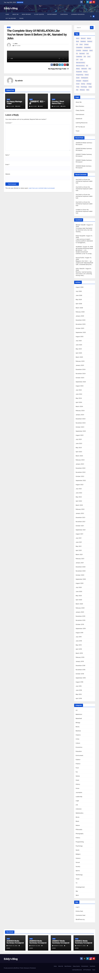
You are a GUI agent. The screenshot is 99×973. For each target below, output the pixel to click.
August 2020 (79, 583)
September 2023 (81, 431)
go (77, 53)
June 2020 (79, 591)
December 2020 (80, 567)
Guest (77, 780)
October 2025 (80, 328)
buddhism (83, 41)
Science (78, 858)
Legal (77, 800)
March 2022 (79, 505)
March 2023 (79, 456)
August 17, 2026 (58, 945)
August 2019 (79, 632)
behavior (83, 38)
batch (77, 38)
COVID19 (78, 50)
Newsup (26, 968)
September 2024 (81, 382)
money (78, 68)
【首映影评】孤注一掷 (37, 102)
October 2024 (80, 377)
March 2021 (79, 554)
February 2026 (80, 312)
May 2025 (79, 349)
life (85, 56)
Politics (78, 837)
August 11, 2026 (81, 945)
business (90, 41)
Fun (77, 772)
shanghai (78, 80)
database (85, 50)
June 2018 (79, 690)
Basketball (79, 718)
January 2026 (80, 316)
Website (7, 174)
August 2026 (79, 287)
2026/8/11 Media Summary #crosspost (83, 942)
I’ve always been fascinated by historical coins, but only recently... (84, 229)
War (77, 891)
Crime (77, 739)
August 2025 (79, 336)
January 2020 (80, 612)
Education (79, 751)
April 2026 (79, 303)
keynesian (82, 53)
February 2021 (80, 558)
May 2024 (79, 398)
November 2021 (80, 521)
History (78, 784)
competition (79, 47)
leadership (79, 56)
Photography (79, 833)
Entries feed (79, 911)
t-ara (77, 86)
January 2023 (80, 464)
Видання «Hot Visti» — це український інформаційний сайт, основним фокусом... (84, 262)
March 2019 (79, 653)
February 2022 (80, 509)
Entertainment (52, 14)
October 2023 (80, 427)
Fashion (78, 759)
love (81, 59)
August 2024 (79, 386)
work (87, 89)
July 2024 (79, 390)
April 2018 (79, 698)
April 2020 (79, 599)
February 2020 (80, 608)
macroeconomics (80, 62)
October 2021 (80, 525)
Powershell (79, 71)
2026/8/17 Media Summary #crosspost (60, 942)
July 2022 (79, 488)
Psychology (79, 846)
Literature (79, 809)
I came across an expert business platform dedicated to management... (84, 240)
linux (88, 56)
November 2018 (80, 669)
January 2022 (80, 513)
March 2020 (79, 604)
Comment (8, 123)
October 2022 (80, 476)
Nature (78, 825)
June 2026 (79, 295)
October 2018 (80, 674)
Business (78, 731)
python (86, 74)
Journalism (79, 792)
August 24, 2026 (13, 945)
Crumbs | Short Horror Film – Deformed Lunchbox (60, 103)
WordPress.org (80, 919)
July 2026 (79, 291)
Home (7, 14)
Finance (78, 763)
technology (84, 86)
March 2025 (79, 357)
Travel (21, 18)
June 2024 (79, 394)
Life (77, 805)
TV (76, 883)
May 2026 (79, 299)
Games (78, 776)
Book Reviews (26, 14)
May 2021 (79, 546)
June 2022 (79, 493)
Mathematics (79, 813)
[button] (90, 16)
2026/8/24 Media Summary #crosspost (15, 942)
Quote (77, 850)
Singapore (85, 80)
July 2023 (79, 439)
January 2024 (80, 414)
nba (90, 68)
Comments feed (80, 915)
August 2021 (79, 534)
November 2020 (81, 571)
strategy (89, 83)
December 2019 (80, 616)
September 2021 (81, 530)
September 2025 (81, 332)
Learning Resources (78, 14)
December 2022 (80, 468)
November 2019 (80, 620)
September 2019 (81, 628)
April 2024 (79, 402)
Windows (82, 89)
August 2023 (79, 435)
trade (90, 86)
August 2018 (79, 682)
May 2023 (79, 447)
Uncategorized (80, 887)
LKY (77, 59)
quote (77, 77)
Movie (8, 27)
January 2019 (80, 661)
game (90, 50)
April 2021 (79, 550)
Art (77, 710)
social (77, 83)
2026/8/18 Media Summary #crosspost (37, 942)
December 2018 (80, 665)
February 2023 (80, 460)
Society (78, 866)
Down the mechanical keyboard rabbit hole (84, 181)
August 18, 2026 (35, 945)
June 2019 (79, 641)
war (77, 89)
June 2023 (79, 443)
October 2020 (80, 575)
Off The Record (11, 18)
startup (83, 83)
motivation (84, 68)
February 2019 (80, 657)
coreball (78, 209)
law (87, 53)
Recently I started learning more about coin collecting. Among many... (84, 273)
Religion (78, 854)
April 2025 (79, 353)
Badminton (79, 714)
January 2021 (80, 562)
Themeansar (33, 968)
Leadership (79, 796)
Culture (78, 743)
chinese (86, 44)
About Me (15, 14)
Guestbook (64, 14)
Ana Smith (79, 179)
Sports (78, 870)
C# (77, 44)
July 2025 (79, 340)
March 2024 (79, 406)
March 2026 (79, 308)
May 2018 (79, 694)
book (77, 41)
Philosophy (79, 829)
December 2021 (80, 517)
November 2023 (81, 423)
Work (77, 895)
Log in (77, 907)
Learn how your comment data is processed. (42, 188)
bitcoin (89, 38)
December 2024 (80, 369)
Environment (79, 755)
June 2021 (79, 542)
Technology (79, 874)
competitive (87, 47)
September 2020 (81, 579)
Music (77, 821)
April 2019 (79, 649)
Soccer (78, 862)
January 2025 (80, 365)
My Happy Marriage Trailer (57, 69)
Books (77, 726)
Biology (78, 722)
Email (7, 164)
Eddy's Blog (11, 8)
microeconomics (80, 65)
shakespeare (84, 77)
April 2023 (79, 451)
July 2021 (79, 538)
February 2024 (80, 410)
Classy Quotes (39, 14)
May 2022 (79, 497)
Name (7, 155)
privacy (85, 71)
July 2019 (79, 636)
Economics (79, 747)
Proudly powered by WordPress (11, 968)
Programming (80, 842)
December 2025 (80, 320)
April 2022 (79, 501)
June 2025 (79, 345)
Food (77, 768)
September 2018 (81, 678)
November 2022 (81, 472)
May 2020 (79, 595)
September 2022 (81, 480)
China (81, 44)
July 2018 (79, 686)
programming (79, 74)
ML (87, 65)
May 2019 (79, 645)
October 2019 (80, 624)
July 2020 (79, 587)
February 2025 (80, 361)
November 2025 (81, 324)
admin (15, 43)
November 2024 (81, 373)
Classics (78, 735)
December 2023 (80, 419)
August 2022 (79, 484)
